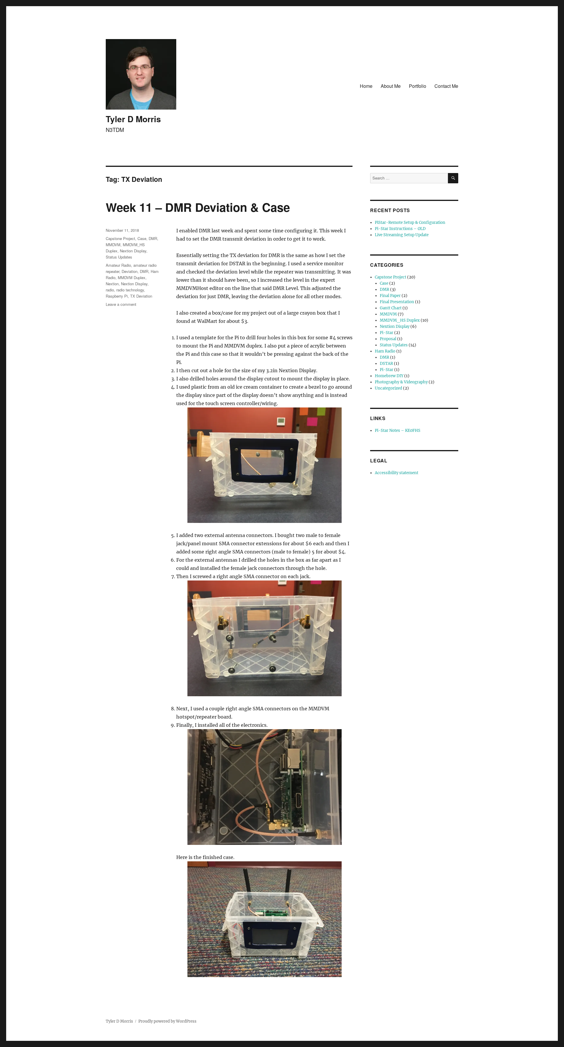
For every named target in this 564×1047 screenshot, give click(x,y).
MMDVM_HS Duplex (400, 320)
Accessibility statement (396, 472)
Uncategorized (388, 388)
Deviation (129, 271)
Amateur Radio (118, 265)
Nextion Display (133, 251)
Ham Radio (385, 351)
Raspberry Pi (117, 296)
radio (110, 290)
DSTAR (386, 363)
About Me (391, 86)
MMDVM (113, 244)
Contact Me (446, 86)
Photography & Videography (401, 382)
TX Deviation (141, 296)
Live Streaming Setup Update (402, 234)
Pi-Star (386, 332)
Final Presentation (397, 301)
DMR (153, 238)
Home (366, 86)
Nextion (112, 283)
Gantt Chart (391, 308)
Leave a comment (121, 304)
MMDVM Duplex (131, 277)
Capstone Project (120, 238)
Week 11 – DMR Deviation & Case (198, 207)
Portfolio (417, 86)
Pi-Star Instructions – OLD (400, 228)
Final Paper (390, 295)
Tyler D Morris (133, 119)
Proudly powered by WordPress (167, 1021)
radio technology (130, 290)
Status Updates (119, 257)
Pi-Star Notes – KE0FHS (397, 430)
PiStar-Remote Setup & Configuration (410, 222)
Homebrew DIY (389, 375)
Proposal (388, 338)
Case (141, 238)
